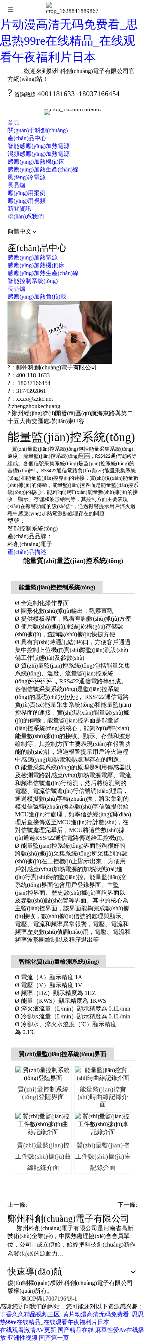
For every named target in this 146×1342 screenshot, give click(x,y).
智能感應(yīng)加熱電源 (38, 146)
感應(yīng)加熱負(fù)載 (36, 296)
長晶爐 (16, 185)
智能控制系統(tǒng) (32, 281)
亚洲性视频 (22, 1338)
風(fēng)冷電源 (26, 177)
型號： (16, 520)
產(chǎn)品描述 (26, 552)
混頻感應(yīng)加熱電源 (38, 154)
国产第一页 (54, 1338)
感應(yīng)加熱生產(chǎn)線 (43, 169)
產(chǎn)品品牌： (29, 536)
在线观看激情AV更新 (28, 1330)
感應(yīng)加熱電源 (32, 257)
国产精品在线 (76, 1330)
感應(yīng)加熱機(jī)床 (35, 161)
